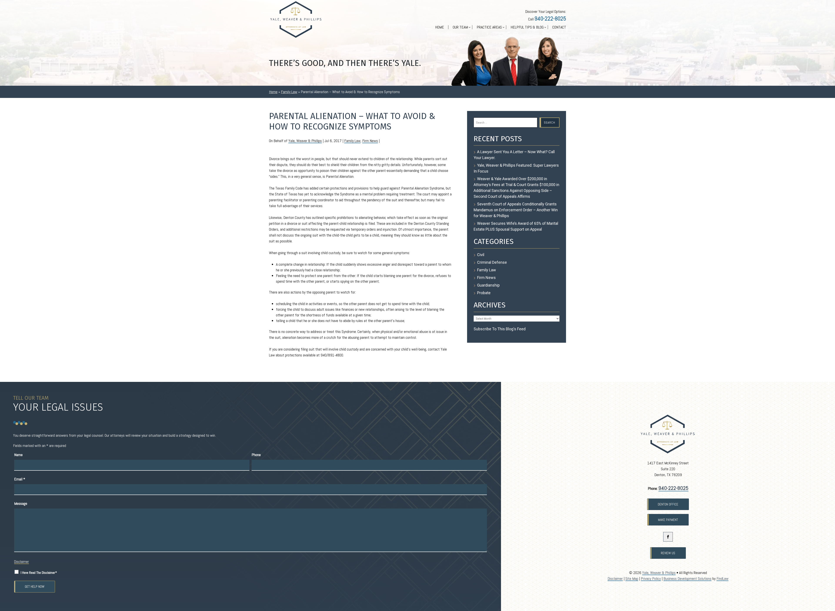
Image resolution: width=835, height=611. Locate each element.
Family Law (352, 140)
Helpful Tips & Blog (527, 28)
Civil (480, 254)
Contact (559, 28)
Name (18, 454)
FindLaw (722, 578)
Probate (484, 292)
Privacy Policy (651, 578)
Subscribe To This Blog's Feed (500, 329)
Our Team (460, 28)
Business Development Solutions (687, 578)
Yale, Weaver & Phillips (305, 140)
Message (20, 503)
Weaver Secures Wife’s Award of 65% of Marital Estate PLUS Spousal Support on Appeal (516, 226)
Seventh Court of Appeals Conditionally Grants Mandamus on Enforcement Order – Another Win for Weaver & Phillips (516, 210)
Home (439, 28)
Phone (256, 454)
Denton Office (668, 504)
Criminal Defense (492, 262)
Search (549, 122)
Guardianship (488, 285)
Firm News (370, 140)
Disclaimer (21, 561)
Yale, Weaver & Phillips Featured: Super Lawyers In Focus (516, 168)
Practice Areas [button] (489, 28)
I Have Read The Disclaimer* (39, 572)
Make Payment (668, 519)
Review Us (668, 553)
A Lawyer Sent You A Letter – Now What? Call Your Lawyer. (514, 154)
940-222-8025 (550, 18)
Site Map (631, 578)
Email (19, 479)
